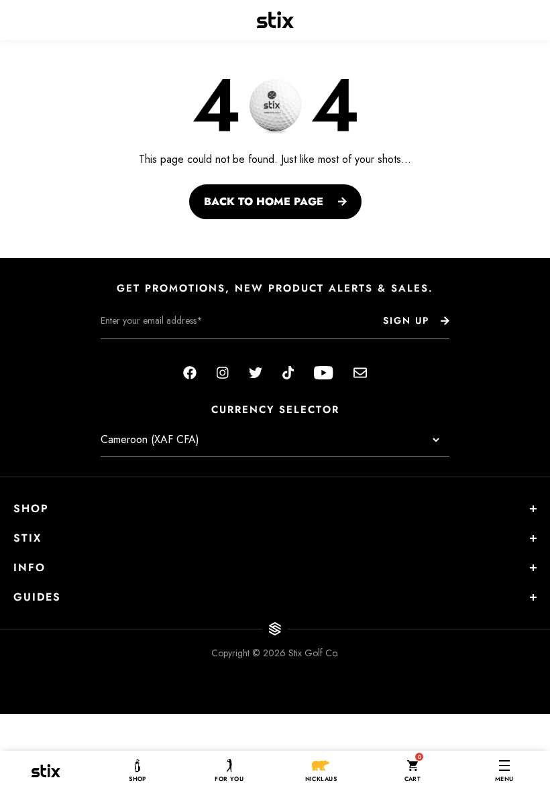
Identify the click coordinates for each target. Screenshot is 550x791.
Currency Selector (275, 410)
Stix (27, 538)
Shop (31, 508)
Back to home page (263, 201)
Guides (37, 597)
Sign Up (406, 320)
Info (29, 567)
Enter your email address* (143, 349)
